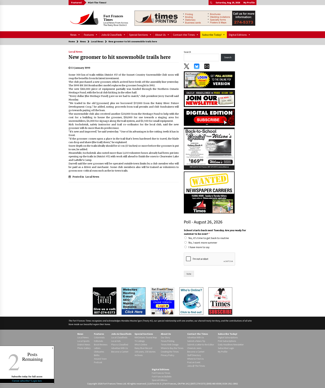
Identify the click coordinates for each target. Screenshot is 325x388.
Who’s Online (141, 344)
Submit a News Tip (196, 341)
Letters (97, 348)
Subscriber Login (226, 348)
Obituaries (99, 351)
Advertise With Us (119, 348)
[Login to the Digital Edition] (162, 300)
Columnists (99, 337)
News (73, 34)
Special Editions (159, 380)
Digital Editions (238, 34)
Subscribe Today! (211, 34)
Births (96, 355)
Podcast (98, 362)
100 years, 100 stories (145, 351)
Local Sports (83, 341)
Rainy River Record (143, 348)
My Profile (249, 2)
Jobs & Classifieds (111, 34)
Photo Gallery (84, 348)
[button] (211, 2)
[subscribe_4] (209, 98)
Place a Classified (119, 344)
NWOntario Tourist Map (146, 337)
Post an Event (193, 362)
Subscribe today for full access (27, 376)
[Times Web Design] (134, 300)
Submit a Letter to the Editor (200, 344)
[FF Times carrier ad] (209, 192)
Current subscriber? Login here (27, 380)
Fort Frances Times (113, 18)
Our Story (165, 337)
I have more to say (198, 247)
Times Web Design (170, 344)
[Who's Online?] (191, 300)
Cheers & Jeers (194, 348)
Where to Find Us (195, 358)
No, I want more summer (202, 242)
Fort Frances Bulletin (161, 376)
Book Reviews (100, 344)
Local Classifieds (119, 337)
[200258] (209, 148)
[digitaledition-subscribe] (209, 117)
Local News (75, 51)
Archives (139, 355)
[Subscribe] (220, 301)
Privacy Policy (167, 355)
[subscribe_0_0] (209, 79)
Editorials (98, 341)
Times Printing (167, 341)
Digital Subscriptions (228, 337)
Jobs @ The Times (196, 365)
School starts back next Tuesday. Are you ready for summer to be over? (215, 232)
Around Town (100, 358)
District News (83, 344)
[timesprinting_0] (195, 18)
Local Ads (116, 341)
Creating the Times (170, 351)
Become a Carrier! (119, 351)
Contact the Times (184, 34)
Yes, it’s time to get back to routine (208, 238)
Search (187, 51)
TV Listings (140, 341)
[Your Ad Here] (104, 300)
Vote (189, 273)
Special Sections (138, 34)
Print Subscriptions (227, 341)
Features (89, 34)
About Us (160, 34)
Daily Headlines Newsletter (231, 344)
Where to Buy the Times (172, 348)
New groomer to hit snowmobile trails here (120, 57)
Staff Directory (194, 355)
